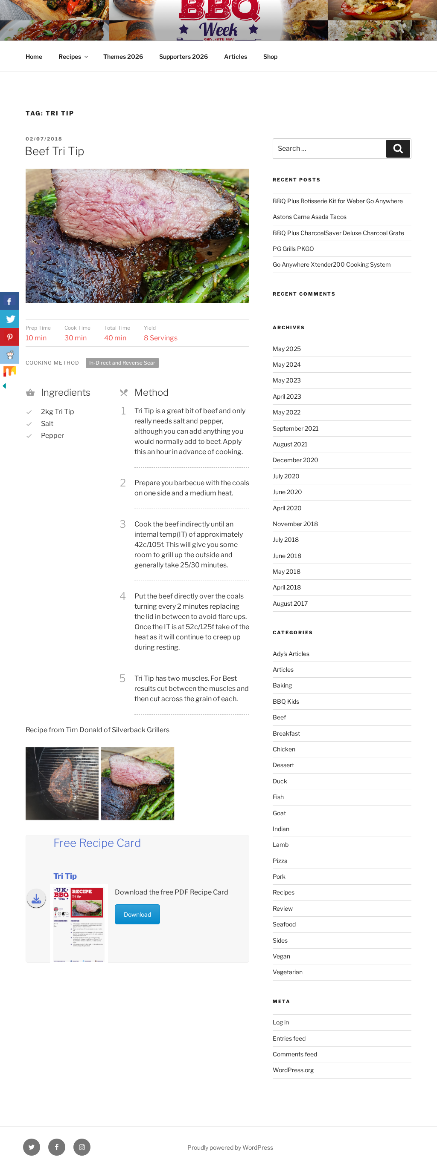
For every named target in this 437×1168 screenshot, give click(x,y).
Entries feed (289, 1038)
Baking (282, 685)
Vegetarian (288, 971)
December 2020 (295, 459)
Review (283, 908)
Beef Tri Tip (54, 151)
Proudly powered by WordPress (230, 1147)
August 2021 (290, 444)
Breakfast (286, 733)
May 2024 (287, 364)
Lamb (280, 844)
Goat (279, 813)
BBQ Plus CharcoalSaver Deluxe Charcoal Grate (338, 232)
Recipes (69, 56)
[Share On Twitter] (9, 319)
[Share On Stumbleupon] (9, 373)
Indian (281, 828)
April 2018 (287, 587)
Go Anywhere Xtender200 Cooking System (332, 264)
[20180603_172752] (62, 783)
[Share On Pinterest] (9, 337)
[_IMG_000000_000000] (137, 783)
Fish (278, 796)
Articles (235, 56)
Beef (279, 717)
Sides (280, 940)
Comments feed (295, 1054)
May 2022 (286, 412)
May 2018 (286, 571)
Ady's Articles (291, 653)
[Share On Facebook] (9, 301)
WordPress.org (293, 1069)
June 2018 (287, 555)
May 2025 (287, 348)
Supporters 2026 (183, 56)
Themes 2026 (123, 56)
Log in (281, 1022)
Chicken (284, 749)
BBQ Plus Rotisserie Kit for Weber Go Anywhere (338, 200)
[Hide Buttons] (4, 388)
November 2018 (295, 523)
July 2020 (286, 476)
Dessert (283, 764)
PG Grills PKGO (293, 248)
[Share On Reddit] (9, 355)
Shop (270, 56)
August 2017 (290, 603)
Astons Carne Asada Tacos (310, 216)
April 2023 (287, 396)
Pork (279, 876)
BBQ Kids (286, 701)
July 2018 (286, 539)
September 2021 (296, 428)
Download (137, 914)
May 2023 (287, 380)
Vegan (281, 956)
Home (34, 56)
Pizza (280, 860)
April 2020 (287, 508)
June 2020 (287, 491)
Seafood (284, 924)
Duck (280, 781)
